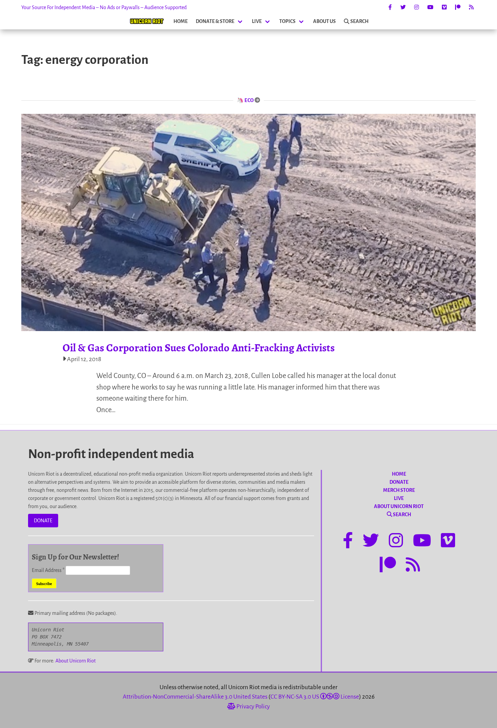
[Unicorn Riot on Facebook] (390, 7)
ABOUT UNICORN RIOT (399, 506)
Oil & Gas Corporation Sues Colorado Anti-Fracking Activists (199, 347)
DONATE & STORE (215, 21)
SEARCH (359, 21)
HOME (180, 21)
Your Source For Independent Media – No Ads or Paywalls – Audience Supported (104, 7)
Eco (249, 100)
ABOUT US (324, 21)
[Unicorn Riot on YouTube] (430, 7)
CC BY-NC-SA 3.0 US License (314, 697)
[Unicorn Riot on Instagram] (416, 7)
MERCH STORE (399, 490)
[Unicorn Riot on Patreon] (458, 7)
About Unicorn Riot (75, 660)
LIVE (257, 21)
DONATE (43, 520)
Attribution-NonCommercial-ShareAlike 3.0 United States (195, 697)
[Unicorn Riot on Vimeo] (444, 7)
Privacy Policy (252, 706)
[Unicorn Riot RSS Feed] (471, 7)
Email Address (48, 570)
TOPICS (287, 21)
